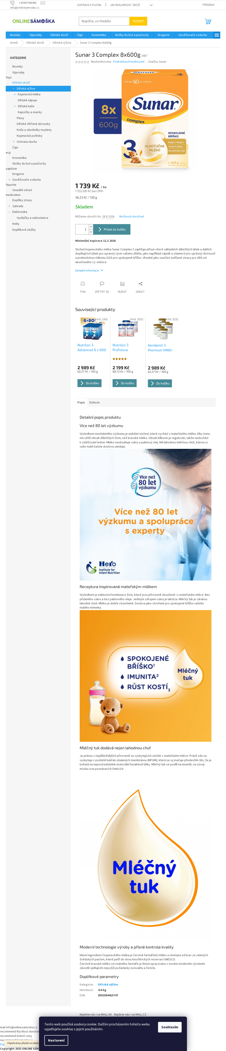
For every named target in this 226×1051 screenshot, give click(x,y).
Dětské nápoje (27, 100)
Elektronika (19, 212)
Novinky (17, 66)
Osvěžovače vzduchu (26, 180)
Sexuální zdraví (22, 190)
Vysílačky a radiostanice (32, 218)
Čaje (15, 147)
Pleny (20, 118)
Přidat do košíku (115, 229)
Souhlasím (169, 1027)
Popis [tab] (81, 402)
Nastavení (56, 1040)
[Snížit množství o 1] (91, 231)
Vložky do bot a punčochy (29, 163)
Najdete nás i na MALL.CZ (130, 1014)
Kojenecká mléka (29, 94)
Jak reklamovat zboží (125, 5)
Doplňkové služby (24, 230)
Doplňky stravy (22, 200)
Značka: (157, 62)
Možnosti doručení (131, 217)
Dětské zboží (21, 83)
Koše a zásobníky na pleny (34, 130)
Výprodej (18, 72)
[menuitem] (15, 35)
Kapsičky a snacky (30, 112)
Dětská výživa (26, 88)
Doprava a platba (89, 5)
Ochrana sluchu (27, 142)
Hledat (138, 21)
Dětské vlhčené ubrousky (33, 124)
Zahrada (17, 206)
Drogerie (18, 174)
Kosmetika (19, 158)
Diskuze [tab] (94, 402)
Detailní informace (87, 270)
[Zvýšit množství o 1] (91, 226)
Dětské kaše (26, 106)
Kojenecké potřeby (29, 136)
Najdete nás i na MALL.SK (96, 1014)
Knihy (15, 224)
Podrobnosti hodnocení (128, 62)
